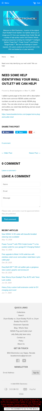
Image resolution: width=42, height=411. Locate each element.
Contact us (21, 337)
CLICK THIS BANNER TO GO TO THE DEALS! (21, 409)
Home (4, 57)
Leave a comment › (9, 170)
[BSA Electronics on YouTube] (24, 361)
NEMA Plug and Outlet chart (21, 331)
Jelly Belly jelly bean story (21, 334)
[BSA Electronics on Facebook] (18, 361)
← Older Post (7, 153)
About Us (21, 344)
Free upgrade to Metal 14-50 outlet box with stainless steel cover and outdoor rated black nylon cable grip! (21, 257)
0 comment (6, 143)
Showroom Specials (21, 324)
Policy (21, 340)
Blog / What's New (21, 328)
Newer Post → (34, 153)
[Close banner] (39, 404)
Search (21, 315)
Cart (38, 3)
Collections (21, 312)
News (12, 57)
